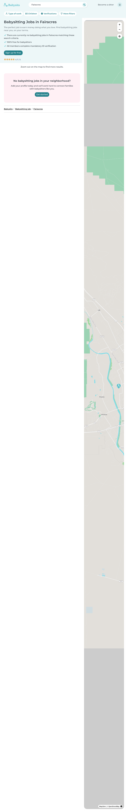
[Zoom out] (119, 29)
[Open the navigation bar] (119, 4)
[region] (104, 414)
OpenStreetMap (113, 806)
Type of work (14, 13)
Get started (42, 94)
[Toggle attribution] (121, 806)
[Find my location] (119, 36)
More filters (69, 13)
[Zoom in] (119, 24)
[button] (118, 386)
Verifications (49, 13)
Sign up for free (13, 53)
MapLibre (102, 806)
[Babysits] (12, 5)
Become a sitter (106, 5)
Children (32, 13)
